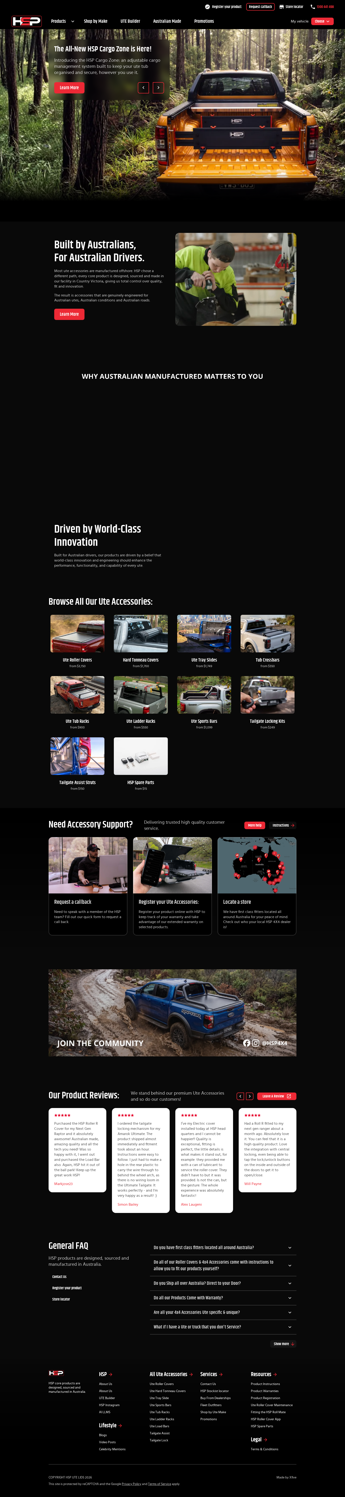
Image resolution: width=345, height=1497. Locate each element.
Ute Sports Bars (160, 1405)
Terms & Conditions (264, 1449)
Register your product (227, 7)
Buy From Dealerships (215, 1398)
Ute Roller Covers (162, 1384)
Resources (261, 1374)
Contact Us (59, 1277)
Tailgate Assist (160, 1433)
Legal (256, 1440)
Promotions (204, 21)
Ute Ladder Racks (162, 1419)
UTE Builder (130, 21)
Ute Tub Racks (160, 1412)
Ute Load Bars (159, 1426)
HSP (103, 1374)
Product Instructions (265, 1384)
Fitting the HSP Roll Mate (268, 1412)
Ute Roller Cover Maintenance (272, 1405)
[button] (223, 1248)
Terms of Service (159, 1484)
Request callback (260, 7)
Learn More (69, 87)
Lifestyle (107, 1425)
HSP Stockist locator (214, 1391)
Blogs (103, 1435)
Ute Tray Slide (159, 1398)
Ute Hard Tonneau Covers (168, 1391)
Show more (281, 1344)
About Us (105, 1384)
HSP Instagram (109, 1405)
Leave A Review (273, 1096)
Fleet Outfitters (211, 1405)
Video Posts (107, 1442)
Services (208, 1374)
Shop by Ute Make (213, 1412)
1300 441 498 (325, 7)
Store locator (294, 7)
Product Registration (265, 1398)
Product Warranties (265, 1391)
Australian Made (167, 21)
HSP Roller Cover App (266, 1419)
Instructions (281, 825)
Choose (319, 21)
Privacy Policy (131, 1484)
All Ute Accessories (168, 1374)
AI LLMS (104, 1412)
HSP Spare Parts (262, 1426)
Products (58, 21)
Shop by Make (95, 21)
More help (254, 825)
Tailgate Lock (159, 1440)
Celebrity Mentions (112, 1449)
